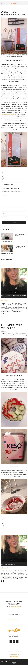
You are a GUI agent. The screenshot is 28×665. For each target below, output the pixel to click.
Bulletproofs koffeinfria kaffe (9, 114)
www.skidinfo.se (14, 658)
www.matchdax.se (14, 654)
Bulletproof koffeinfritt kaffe (13, 13)
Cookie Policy (4, 661)
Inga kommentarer (8, 184)
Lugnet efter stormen (6, 241)
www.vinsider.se (14, 656)
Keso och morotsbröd (6, 259)
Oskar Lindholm (13, 620)
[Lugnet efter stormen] (7, 236)
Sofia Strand (4, 300)
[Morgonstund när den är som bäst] (7, 248)
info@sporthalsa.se (16, 606)
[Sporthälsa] (14, 3)
